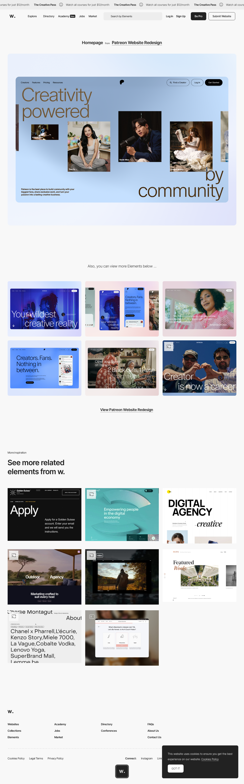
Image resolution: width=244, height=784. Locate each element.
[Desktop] (44, 309)
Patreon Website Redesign (137, 42)
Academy (66, 16)
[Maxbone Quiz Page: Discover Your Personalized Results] (122, 638)
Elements (13, 737)
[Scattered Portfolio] (199, 515)
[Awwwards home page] (122, 771)
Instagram (147, 758)
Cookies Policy (16, 758)
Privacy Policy (55, 758)
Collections (14, 730)
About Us (153, 730)
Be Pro (198, 16)
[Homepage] (199, 309)
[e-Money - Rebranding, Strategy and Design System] (122, 514)
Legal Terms (36, 758)
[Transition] (199, 368)
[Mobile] (122, 309)
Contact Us (154, 737)
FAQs (151, 724)
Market (93, 16)
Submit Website (222, 16)
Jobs (82, 16)
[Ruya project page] (199, 575)
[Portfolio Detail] (122, 577)
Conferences (109, 730)
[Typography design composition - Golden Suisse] (44, 514)
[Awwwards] (12, 16)
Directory (48, 16)
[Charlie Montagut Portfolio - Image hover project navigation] (44, 636)
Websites (13, 724)
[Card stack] (44, 577)
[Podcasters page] (122, 368)
